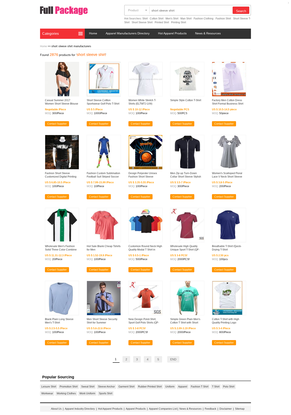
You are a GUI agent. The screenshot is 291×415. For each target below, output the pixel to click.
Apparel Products (136, 408)
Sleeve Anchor (106, 386)
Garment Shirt (126, 386)
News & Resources (208, 33)
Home (93, 33)
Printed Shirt (162, 22)
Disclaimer (225, 408)
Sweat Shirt (87, 386)
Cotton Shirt (156, 18)
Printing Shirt (178, 22)
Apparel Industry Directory (80, 408)
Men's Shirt (172, 18)
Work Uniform (87, 393)
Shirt (145, 18)
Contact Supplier (57, 123)
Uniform (169, 386)
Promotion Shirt (69, 386)
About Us (56, 408)
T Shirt (215, 386)
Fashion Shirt (223, 18)
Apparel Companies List (163, 408)
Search (241, 11)
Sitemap (240, 408)
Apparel (182, 386)
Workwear (47, 393)
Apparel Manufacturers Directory (128, 33)
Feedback (210, 408)
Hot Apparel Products (172, 33)
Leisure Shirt (48, 386)
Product (133, 10)
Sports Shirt (105, 393)
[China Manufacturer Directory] (72, 11)
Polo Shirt (228, 386)
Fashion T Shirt (199, 386)
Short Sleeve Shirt (142, 22)
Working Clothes (66, 393)
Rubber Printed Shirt (150, 386)
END (173, 359)
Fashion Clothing (203, 18)
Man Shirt (186, 18)
